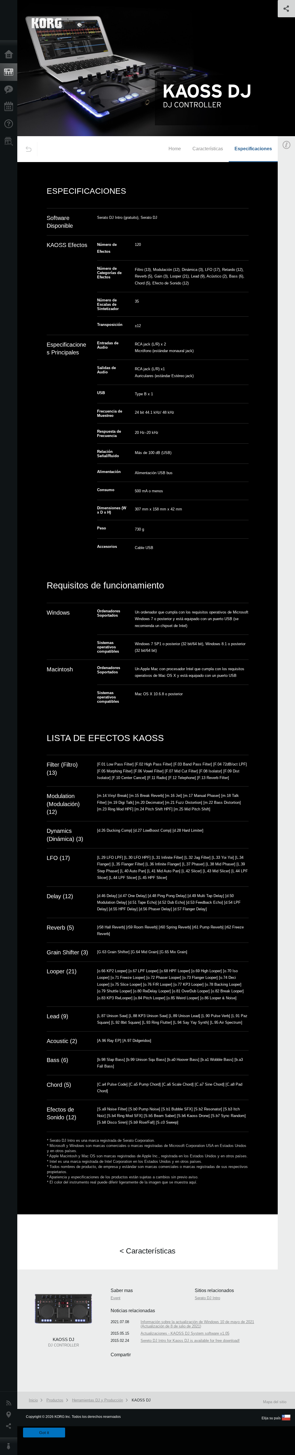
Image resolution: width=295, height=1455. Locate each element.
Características (10, 89)
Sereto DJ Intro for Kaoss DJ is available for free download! (190, 1340)
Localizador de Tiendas (10, 143)
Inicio (10, 54)
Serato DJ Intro (207, 1298)
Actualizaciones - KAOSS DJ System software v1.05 (185, 1333)
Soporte (10, 124)
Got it (44, 1432)
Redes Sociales (10, 1426)
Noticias (10, 1403)
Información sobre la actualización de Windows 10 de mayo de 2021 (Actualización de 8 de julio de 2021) (197, 1324)
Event (115, 1298)
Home (175, 148)
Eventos (10, 106)
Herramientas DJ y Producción (97, 1400)
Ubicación (10, 1414)
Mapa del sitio (274, 1402)
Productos (10, 72)
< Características (147, 1251)
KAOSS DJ (141, 1400)
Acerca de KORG (10, 1446)
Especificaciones (253, 148)
